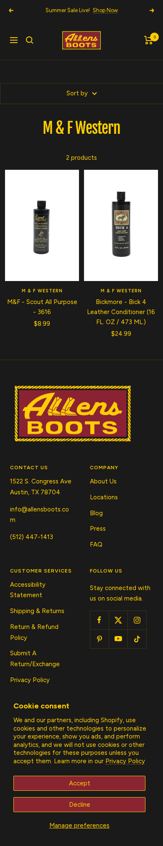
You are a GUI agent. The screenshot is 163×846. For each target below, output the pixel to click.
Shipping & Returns (37, 611)
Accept (79, 783)
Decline (79, 804)
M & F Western (42, 291)
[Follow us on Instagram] (136, 620)
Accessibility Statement (28, 590)
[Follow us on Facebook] (99, 620)
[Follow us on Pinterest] (99, 638)
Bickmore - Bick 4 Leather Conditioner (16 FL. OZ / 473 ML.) (121, 312)
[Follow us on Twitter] (118, 620)
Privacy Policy (125, 761)
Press (98, 528)
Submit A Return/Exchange (35, 658)
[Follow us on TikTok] (136, 638)
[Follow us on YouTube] (118, 638)
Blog (96, 513)
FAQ (96, 544)
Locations (104, 497)
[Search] (29, 40)
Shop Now (105, 10)
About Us (103, 481)
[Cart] (148, 40)
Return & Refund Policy (34, 632)
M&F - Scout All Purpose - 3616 (42, 307)
